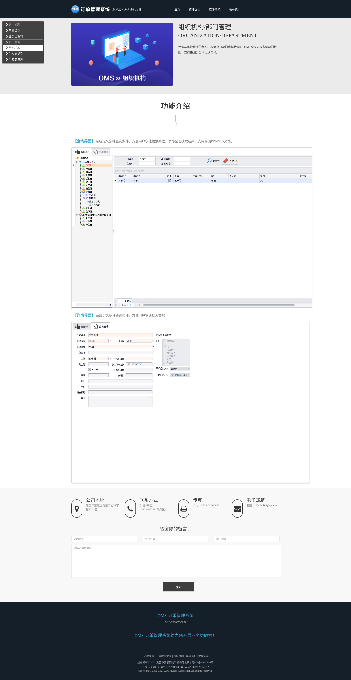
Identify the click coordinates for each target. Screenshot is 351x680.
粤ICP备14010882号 (203, 662)
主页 (177, 9)
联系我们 (235, 9)
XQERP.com (170, 670)
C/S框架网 (148, 656)
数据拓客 (203, 656)
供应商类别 (16, 53)
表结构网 (178, 656)
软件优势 (194, 9)
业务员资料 (16, 36)
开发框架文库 (163, 656)
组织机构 (14, 47)
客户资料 (14, 24)
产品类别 (14, 30)
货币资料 (14, 42)
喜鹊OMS (191, 656)
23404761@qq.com (266, 505)
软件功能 (214, 9)
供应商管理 (16, 59)
